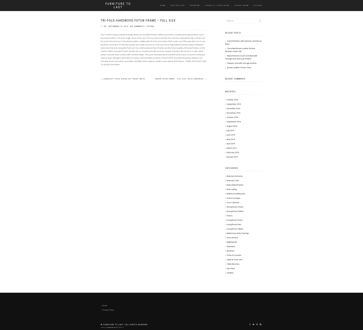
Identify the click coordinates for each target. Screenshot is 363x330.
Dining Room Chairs (235, 207)
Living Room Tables (235, 229)
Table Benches (233, 264)
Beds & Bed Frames (235, 185)
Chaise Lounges (233, 198)
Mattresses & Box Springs (238, 233)
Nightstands (232, 242)
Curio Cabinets (233, 202)
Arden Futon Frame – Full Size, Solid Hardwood (181, 79)
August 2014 (232, 126)
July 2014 (230, 130)
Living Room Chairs (235, 220)
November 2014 (233, 113)
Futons (150, 26)
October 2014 (232, 117)
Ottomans (231, 246)
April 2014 (231, 143)
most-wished (232, 237)
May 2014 (231, 139)
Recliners (231, 250)
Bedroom (195, 5)
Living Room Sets (234, 224)
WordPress (120, 327)
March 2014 (232, 148)
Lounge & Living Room (217, 5)
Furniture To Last (118, 5)
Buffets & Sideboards (236, 193)
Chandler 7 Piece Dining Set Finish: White (123, 79)
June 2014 (231, 135)
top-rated (231, 268)
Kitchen (258, 5)
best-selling (178, 5)
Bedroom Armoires (235, 176)
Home (163, 5)
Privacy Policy (108, 310)
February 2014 (233, 152)
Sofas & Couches (234, 255)
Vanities (230, 272)
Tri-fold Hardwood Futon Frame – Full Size (138, 20)
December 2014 (233, 108)
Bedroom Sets (233, 180)
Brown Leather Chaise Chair (239, 67)
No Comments (137, 26)
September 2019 (234, 104)
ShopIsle (104, 327)
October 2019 (232, 99)
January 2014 (232, 157)
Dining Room (242, 5)
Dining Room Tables (235, 211)
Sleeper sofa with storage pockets (242, 63)
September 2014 (234, 121)
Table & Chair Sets (234, 259)
